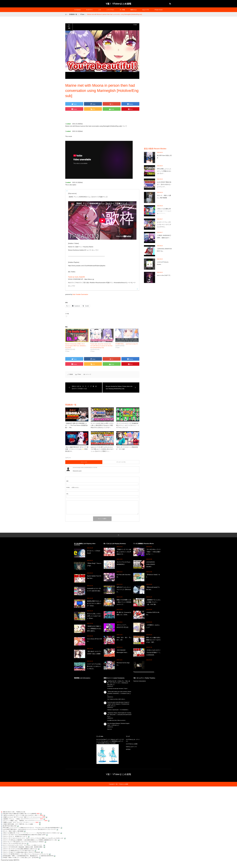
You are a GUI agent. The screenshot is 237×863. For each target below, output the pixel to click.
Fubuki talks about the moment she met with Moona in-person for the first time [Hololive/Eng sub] (101, 345)
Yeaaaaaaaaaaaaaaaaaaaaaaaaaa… (144, 672)
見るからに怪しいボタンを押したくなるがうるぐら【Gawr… (94, 616)
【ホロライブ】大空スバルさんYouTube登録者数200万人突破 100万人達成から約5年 (24, 834)
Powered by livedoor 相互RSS (10, 860)
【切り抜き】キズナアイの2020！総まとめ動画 (94, 652)
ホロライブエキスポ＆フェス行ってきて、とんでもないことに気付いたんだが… (23, 845)
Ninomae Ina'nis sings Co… (123, 664)
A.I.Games (77, 9)
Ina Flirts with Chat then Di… (124, 576)
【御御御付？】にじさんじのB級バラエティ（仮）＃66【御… (153, 602)
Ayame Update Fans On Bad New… (94, 577)
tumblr (114, 743)
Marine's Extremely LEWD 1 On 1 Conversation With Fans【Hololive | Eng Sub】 (75, 345)
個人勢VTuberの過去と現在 (164, 156)
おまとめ (98, 739)
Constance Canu (125, 693)
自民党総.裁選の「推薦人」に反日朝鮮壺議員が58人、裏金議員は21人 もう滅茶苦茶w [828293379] (28, 855)
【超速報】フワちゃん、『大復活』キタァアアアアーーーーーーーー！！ (21, 819)
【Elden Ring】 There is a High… (94, 564)
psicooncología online (78, 467)
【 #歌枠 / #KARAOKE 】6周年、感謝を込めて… (164, 236)
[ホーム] (65, 12)
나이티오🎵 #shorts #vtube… (162, 263)
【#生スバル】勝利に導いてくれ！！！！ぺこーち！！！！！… (164, 211)
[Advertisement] (158, 51)
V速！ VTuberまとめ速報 (118, 3)
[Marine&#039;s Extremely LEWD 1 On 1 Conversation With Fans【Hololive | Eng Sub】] (77, 335)
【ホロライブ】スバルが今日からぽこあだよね (14, 843)
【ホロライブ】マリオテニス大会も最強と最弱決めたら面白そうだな (20, 848)
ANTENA (128, 749)
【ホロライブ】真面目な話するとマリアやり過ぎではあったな (18, 850)
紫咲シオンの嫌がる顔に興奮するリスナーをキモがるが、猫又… (153, 640)
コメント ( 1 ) (84, 462)
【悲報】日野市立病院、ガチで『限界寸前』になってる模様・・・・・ (20, 824)
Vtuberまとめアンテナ (116, 739)
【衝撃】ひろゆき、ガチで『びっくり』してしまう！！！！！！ (19, 822)
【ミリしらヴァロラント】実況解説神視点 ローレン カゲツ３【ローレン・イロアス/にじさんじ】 (127, 425)
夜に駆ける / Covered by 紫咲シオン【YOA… (124, 613)
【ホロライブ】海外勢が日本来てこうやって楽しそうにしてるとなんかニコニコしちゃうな (25, 854)
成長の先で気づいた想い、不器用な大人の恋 (14, 811)
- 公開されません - (72, 487)
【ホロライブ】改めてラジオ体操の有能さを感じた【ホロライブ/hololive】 (21, 852)
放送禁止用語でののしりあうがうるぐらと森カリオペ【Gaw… (94, 603)
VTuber (135, 24)
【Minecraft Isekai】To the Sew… (153, 588)
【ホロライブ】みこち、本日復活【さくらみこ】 (15, 836)
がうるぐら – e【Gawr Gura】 (93, 552)
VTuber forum (159, 9)
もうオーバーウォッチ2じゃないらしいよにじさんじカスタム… (164, 224)
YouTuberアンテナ (105, 739)
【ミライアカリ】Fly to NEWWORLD (123, 563)
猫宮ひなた (133, 9)
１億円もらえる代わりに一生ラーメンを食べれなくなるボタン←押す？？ (21, 815)
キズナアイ (89, 9)
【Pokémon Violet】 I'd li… (153, 576)
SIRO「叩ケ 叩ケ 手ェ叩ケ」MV (124, 639)
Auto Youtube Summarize (80, 294)
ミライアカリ (110, 9)
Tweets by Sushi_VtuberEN (76, 277)
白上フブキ (145, 9)
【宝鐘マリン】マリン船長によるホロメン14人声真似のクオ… (124, 552)
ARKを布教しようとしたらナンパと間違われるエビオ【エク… (164, 171)
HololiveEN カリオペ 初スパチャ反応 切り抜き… (94, 590)
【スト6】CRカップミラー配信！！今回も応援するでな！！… (153, 552)
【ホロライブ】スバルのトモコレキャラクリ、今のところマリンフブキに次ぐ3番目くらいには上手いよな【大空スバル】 (33, 838)
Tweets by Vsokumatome (139, 681)
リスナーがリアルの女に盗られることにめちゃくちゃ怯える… (94, 666)
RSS (169, 3)
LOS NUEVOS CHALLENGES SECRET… (150, 564)
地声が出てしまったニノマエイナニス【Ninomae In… (124, 589)
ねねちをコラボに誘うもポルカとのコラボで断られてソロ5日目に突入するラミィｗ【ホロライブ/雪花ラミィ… (102, 449)
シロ (99, 9)
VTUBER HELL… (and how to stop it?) (126, 344)
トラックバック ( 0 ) (120, 462)
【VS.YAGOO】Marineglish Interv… (122, 651)
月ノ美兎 (122, 9)
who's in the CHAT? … (164, 275)
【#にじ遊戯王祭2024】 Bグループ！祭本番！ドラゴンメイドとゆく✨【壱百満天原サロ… (76, 449)
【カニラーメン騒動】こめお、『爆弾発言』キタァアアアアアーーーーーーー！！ (23, 820)
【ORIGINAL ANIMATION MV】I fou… (164, 250)
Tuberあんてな (108, 743)
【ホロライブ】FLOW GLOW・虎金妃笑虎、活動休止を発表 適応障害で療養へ (23, 847)
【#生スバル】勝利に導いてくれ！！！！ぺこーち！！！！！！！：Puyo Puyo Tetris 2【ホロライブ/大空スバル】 (31, 833)
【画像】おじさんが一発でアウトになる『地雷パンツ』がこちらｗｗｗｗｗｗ (22, 817)
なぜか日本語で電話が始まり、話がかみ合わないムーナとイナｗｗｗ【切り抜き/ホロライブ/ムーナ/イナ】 (29, 829)
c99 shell (114, 725)
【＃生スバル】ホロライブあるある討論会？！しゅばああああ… (153, 652)
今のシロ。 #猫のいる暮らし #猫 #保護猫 (164, 196)
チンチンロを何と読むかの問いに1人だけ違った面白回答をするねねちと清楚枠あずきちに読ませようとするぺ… (102, 425)
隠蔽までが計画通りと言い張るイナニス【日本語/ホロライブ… (124, 602)
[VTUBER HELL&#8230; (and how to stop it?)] (127, 335)
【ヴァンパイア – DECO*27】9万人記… (123, 626)
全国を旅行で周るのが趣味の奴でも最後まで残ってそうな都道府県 (19, 813)
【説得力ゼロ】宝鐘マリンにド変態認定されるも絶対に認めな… (94, 628)
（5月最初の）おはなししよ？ (153, 626)
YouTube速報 (101, 743)
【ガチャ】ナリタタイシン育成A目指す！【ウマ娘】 (127, 448)
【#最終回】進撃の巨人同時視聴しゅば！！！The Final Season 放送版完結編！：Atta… (76, 425)
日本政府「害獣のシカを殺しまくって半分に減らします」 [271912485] (20, 857)
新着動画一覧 (73, 14)
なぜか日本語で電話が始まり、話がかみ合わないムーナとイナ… (164, 184)
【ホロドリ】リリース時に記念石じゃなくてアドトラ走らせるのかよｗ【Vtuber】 (23, 841)
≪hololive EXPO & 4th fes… (152, 613)
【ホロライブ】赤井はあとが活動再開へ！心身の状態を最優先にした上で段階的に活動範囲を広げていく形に (30, 840)
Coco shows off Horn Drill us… (94, 640)
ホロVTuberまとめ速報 (131, 744)
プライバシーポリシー (118, 14)
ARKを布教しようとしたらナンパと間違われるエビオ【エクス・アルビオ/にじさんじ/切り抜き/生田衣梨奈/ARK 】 (31, 827)
